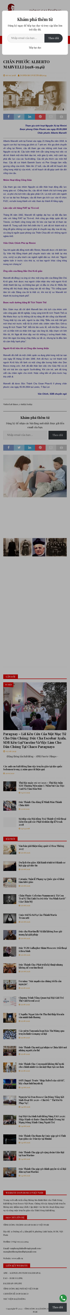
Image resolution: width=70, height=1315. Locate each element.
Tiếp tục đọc (35, 47)
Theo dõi (53, 38)
